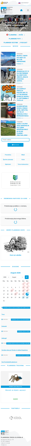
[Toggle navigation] (28, 10)
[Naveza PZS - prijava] (5, 3)
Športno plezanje (8, 159)
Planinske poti (15, 39)
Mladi (23, 155)
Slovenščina (24, 2)
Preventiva (8, 155)
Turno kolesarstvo (23, 164)
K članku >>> (20, 63)
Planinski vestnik (11, 42)
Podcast (23, 42)
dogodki (15, 308)
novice (15, 46)
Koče (21, 35)
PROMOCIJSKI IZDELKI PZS (15, 428)
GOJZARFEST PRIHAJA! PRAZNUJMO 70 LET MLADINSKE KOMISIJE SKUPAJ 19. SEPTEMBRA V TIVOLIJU (23, 94)
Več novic (16, 145)
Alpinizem (8, 164)
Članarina (12, 35)
